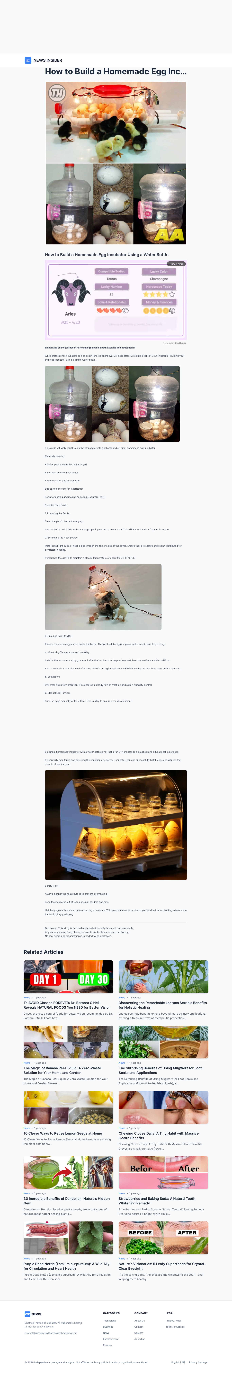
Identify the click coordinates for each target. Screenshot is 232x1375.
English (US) (178, 1362)
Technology (109, 1320)
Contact (138, 1326)
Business (108, 1326)
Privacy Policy (173, 1320)
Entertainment (111, 1339)
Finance (107, 1345)
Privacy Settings (198, 1362)
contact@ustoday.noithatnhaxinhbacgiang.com (51, 1333)
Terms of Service (175, 1326)
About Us (139, 1320)
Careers (138, 1332)
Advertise (139, 1339)
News (106, 1332)
